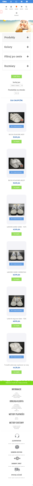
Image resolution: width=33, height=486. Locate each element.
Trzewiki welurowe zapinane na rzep (16, 365)
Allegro (16, 9)
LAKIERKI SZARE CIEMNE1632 (16, 272)
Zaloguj (11, 9)
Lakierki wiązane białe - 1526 (16, 319)
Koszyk (21, 9)
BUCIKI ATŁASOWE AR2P (16, 134)
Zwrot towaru (16, 404)
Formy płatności (16, 405)
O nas (16, 392)
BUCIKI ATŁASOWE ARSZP (16, 180)
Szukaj (26, 9)
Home (6, 9)
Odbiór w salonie (16, 427)
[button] (21, 1)
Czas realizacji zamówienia (16, 408)
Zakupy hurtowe (16, 397)
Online (16, 417)
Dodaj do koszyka (17, 126)
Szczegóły (16, 141)
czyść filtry (16, 76)
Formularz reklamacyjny (16, 396)
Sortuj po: (16, 82)
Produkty (16, 15)
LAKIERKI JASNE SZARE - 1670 (16, 227)
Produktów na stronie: (16, 90)
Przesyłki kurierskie (16, 426)
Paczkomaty (16, 428)
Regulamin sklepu (16, 395)
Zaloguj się (16, 410)
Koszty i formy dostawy (16, 407)
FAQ (16, 409)
